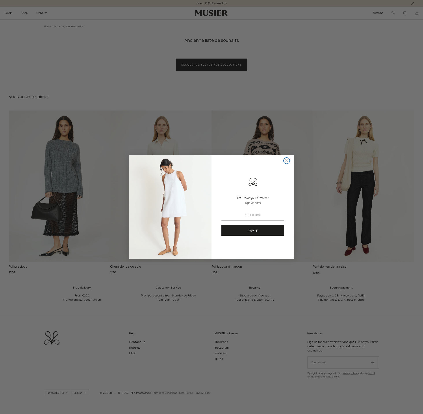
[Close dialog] (287, 161)
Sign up (253, 230)
